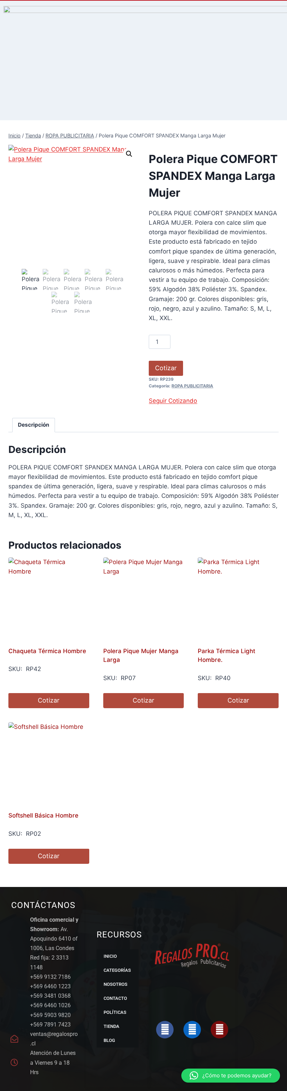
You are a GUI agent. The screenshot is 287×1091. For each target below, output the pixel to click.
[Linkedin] (192, 1029)
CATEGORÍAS (117, 970)
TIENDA (111, 1026)
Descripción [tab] (33, 424)
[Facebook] (165, 1029)
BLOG (109, 1040)
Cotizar (166, 368)
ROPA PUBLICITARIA (192, 385)
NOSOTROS (115, 984)
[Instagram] (219, 1029)
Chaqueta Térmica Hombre (47, 651)
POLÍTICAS (115, 1012)
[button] (129, 154)
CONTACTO (115, 998)
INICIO (110, 956)
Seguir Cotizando (173, 400)
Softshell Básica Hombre (43, 815)
